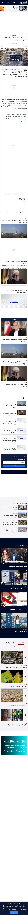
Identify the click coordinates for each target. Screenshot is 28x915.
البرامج (8, 2)
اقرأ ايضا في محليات (14, 212)
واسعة (20, 121)
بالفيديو (22, 545)
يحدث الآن (14, 319)
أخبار (14, 2)
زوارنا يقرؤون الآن (21, 503)
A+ (2, 48)
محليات (24, 360)
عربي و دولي (23, 337)
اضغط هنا (11, 909)
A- (5, 48)
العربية (13, 71)
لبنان (19, 116)
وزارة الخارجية (20, 69)
